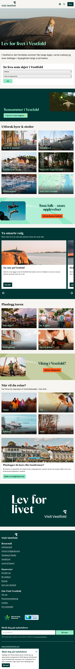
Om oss (4, 595)
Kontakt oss (6, 573)
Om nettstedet (7, 607)
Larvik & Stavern (7, 563)
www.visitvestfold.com (10, 646)
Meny (70, 4)
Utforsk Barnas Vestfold (52, 216)
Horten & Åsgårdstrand (10, 551)
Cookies (4, 603)
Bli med (65, 632)
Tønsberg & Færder (8, 555)
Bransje (4, 581)
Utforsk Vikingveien (52, 370)
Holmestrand (6, 547)
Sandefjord (5, 559)
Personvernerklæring (9, 599)
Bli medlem (6, 577)
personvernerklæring (41, 637)
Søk (8, 81)
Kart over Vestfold (8, 585)
